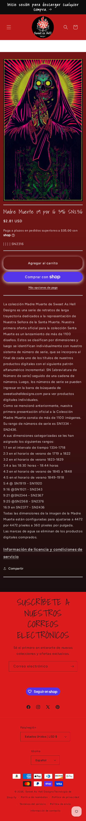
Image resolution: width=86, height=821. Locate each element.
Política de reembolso (34, 797)
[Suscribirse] (72, 666)
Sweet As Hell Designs (39, 791)
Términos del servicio (33, 804)
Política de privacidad (65, 797)
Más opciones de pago (43, 287)
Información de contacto (45, 810)
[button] (9, 27)
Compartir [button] (15, 568)
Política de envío (60, 804)
